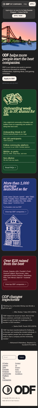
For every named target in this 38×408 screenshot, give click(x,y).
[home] (5, 4)
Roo (21, 201)
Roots (5, 201)
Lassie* (21, 196)
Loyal (5, 196)
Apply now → (19, 16)
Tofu (24, 201)
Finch (17, 199)
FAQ (25, 4)
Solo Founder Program (5, 369)
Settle (29, 201)
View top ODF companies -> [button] (15, 212)
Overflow (16, 201)
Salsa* (30, 199)
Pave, (5, 203)
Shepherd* (23, 199)
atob (27, 196)
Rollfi (10, 201)
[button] (32, 4)
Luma (10, 196)
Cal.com (15, 196)
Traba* (32, 196)
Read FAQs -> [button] (10, 167)
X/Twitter (5, 363)
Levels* (6, 199)
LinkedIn (5, 365)
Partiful (11, 199)
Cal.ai (10, 203)
